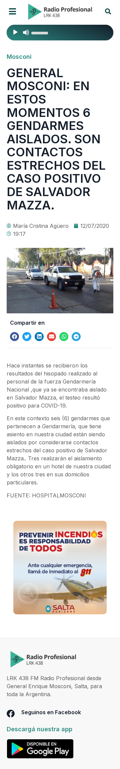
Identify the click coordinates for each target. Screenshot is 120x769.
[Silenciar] (26, 32)
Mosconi (19, 56)
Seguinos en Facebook (51, 712)
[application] (60, 32)
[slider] (40, 32)
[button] (12, 11)
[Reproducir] (15, 32)
